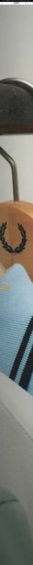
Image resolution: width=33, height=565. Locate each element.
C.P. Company (28, 0)
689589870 (8, 0)
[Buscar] (3, 3)
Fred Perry (22, 0)
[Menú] (1, 3)
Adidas (25, 0)
